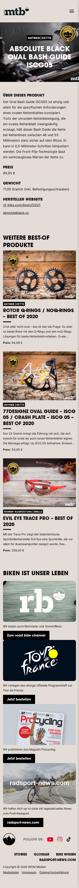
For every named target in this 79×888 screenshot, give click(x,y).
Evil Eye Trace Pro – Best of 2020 (38, 521)
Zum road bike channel (26, 635)
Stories (20, 854)
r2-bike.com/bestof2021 (21, 205)
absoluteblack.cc (16, 213)
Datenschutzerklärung (54, 872)
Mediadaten (11, 872)
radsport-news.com (23, 822)
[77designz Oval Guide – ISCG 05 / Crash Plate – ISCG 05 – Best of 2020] (39, 375)
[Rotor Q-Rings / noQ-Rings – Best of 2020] (39, 274)
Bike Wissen (66, 854)
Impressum (29, 872)
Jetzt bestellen (19, 699)
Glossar (41, 854)
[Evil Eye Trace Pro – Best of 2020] (39, 482)
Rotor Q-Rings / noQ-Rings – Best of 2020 (38, 313)
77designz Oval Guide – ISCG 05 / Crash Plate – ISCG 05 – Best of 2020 (39, 417)
